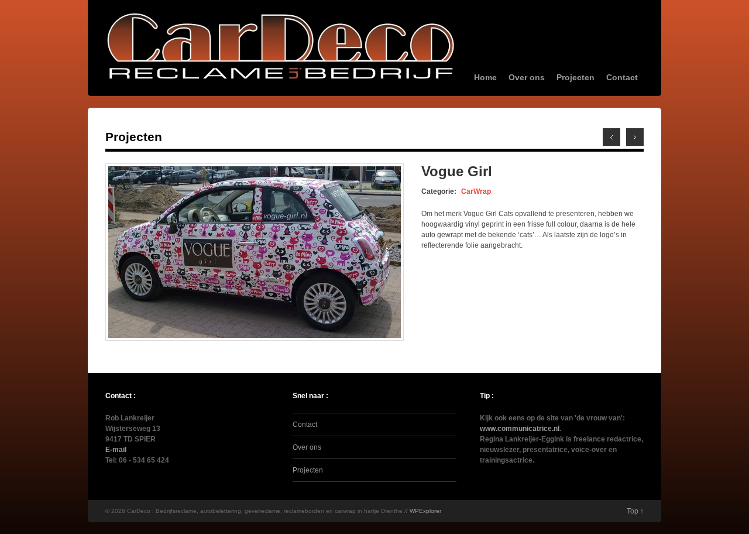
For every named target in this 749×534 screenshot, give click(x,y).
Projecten (575, 77)
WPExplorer (425, 511)
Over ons (527, 77)
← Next (611, 137)
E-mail (115, 450)
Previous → (635, 137)
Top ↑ (635, 511)
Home (485, 77)
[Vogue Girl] (254, 338)
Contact (622, 77)
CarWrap (476, 191)
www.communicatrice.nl (519, 429)
